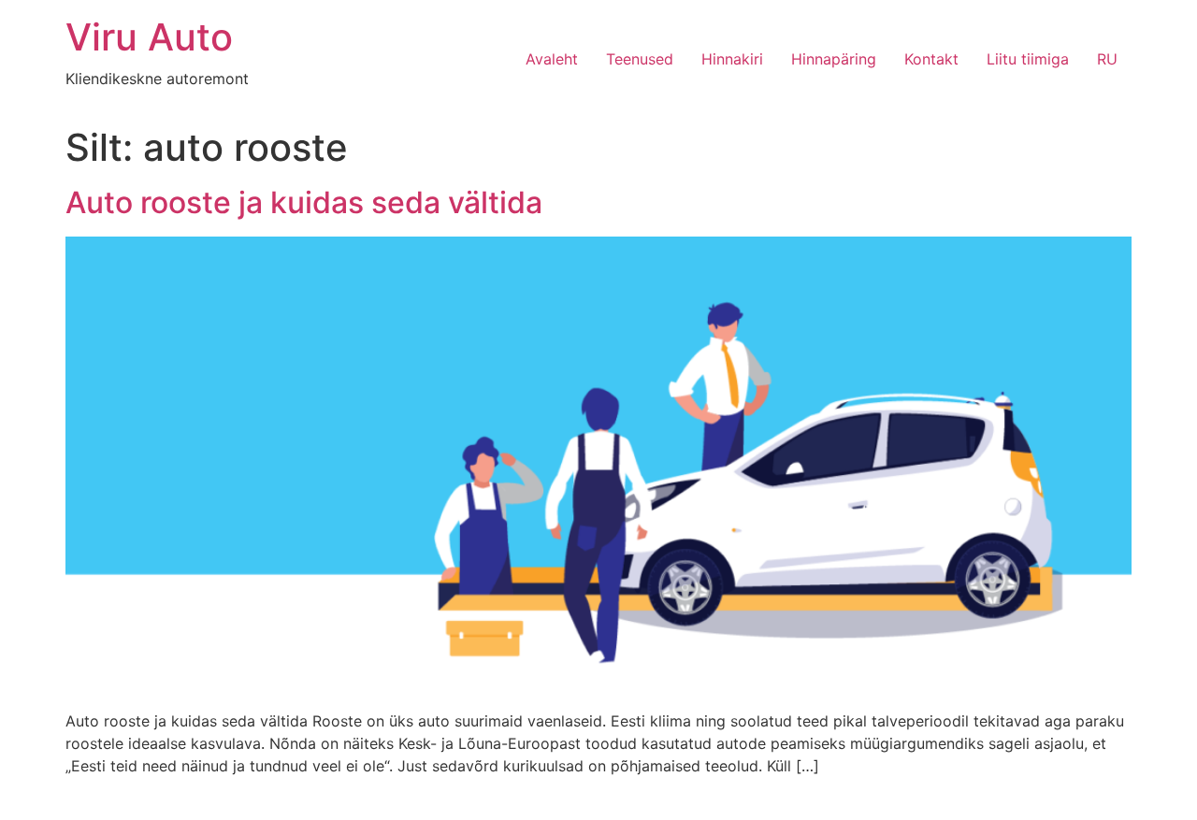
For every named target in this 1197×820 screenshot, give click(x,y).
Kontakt (931, 59)
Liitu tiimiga (1028, 59)
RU (1107, 59)
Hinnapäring (833, 59)
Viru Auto (149, 37)
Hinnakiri (732, 59)
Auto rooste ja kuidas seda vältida (303, 202)
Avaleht (552, 59)
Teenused (639, 59)
